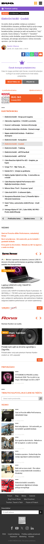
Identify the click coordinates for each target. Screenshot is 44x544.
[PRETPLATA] (40, 512)
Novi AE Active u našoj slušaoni (15, 347)
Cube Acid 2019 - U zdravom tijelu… (18, 192)
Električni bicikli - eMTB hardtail (17, 152)
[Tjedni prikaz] (36, 3)
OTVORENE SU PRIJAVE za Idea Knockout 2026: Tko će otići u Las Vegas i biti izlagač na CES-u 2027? (27, 377)
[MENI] (40, 3)
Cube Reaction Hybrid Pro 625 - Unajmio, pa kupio (21, 161)
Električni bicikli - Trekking (15, 148)
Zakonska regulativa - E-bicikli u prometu (20, 121)
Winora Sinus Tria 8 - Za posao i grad (19, 188)
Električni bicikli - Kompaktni (16, 140)
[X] (22, 528)
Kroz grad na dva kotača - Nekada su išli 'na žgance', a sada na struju (28, 441)
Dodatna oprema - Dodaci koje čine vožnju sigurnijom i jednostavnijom (28, 455)
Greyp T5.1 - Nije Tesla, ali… (15, 167)
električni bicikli (14, 13)
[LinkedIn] (32, 528)
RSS (4, 534)
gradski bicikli (24, 13)
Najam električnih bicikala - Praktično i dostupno (19, 134)
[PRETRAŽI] (40, 398)
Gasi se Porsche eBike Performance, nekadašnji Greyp (28, 414)
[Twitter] (28, 54)
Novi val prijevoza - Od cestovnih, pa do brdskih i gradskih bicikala (28, 428)
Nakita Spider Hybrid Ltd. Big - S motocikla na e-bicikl (22, 176)
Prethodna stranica (9, 90)
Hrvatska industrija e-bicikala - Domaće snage (22, 129)
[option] (22, 284)
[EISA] (22, 521)
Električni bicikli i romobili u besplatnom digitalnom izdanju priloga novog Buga (26, 485)
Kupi (39, 308)
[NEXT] (40, 254)
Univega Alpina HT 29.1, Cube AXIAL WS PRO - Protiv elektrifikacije (22, 211)
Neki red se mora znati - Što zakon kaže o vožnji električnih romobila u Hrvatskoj (28, 470)
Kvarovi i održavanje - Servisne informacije (21, 125)
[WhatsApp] (32, 54)
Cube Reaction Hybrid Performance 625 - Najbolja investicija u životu (20, 183)
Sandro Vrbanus (13, 46)
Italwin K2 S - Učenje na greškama (17, 171)
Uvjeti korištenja (14, 534)
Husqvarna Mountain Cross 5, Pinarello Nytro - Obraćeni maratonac (22, 197)
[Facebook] (23, 54)
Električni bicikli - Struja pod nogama (19, 117)
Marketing (22, 536)
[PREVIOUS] (36, 254)
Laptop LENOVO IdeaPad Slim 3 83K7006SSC (21, 285)
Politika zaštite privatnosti (31, 534)
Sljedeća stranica (35, 90)
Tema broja (5, 13)
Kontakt (31, 536)
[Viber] (36, 54)
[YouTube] (17, 528)
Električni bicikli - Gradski (14, 144)
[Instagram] (27, 528)
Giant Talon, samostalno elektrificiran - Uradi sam (22, 204)
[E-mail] (40, 54)
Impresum (13, 536)
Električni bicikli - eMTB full (15, 156)
